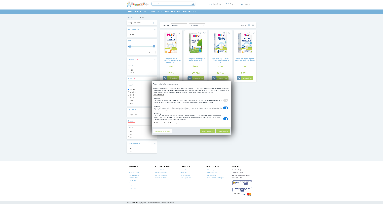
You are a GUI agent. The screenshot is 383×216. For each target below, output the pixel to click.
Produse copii (155, 12)
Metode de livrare (211, 172)
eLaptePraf (130, 17)
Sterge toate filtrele (134, 23)
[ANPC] (242, 183)
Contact (131, 183)
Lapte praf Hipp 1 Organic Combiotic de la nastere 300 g (220, 60)
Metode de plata (211, 170)
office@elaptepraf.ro (240, 170)
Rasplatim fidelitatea (161, 175)
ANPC (130, 185)
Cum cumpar (132, 180)
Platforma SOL (133, 188)
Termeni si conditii (134, 172)
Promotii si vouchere (161, 172)
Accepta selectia (207, 131)
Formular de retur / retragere (215, 178)
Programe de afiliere (161, 178)
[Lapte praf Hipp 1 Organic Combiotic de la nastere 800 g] (244, 43)
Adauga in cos (173, 78)
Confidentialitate (134, 175)
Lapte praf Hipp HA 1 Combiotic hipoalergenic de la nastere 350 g (171, 60)
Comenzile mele (185, 175)
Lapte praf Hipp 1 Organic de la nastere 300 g (196, 59)
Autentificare (184, 170)
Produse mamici (172, 12)
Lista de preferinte (186, 178)
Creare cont (184, 172)
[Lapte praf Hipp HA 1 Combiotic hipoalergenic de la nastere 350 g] (171, 43)
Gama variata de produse (162, 170)
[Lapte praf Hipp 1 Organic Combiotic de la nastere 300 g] (220, 43)
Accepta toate (223, 131)
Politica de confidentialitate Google (166, 123)
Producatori (189, 12)
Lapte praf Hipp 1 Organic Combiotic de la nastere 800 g (245, 60)
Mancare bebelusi (137, 12)
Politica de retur (211, 175)
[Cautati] (193, 4)
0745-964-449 (239, 172)
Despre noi (132, 170)
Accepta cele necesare (162, 131)
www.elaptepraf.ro (168, 203)
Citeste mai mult (158, 95)
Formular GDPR (133, 178)
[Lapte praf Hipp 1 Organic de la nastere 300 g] (195, 43)
